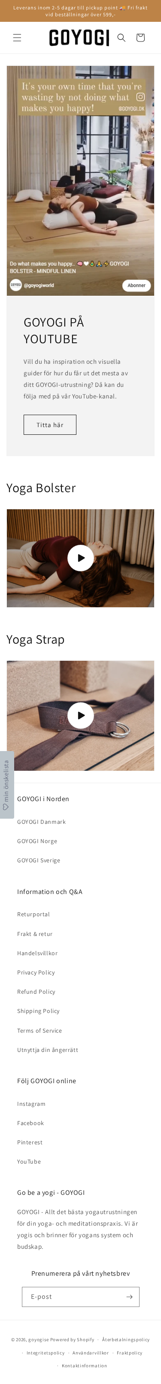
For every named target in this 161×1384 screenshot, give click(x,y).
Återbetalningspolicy (126, 1339)
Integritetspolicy (46, 1353)
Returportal (33, 914)
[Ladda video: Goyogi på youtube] (80, 558)
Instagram (31, 1104)
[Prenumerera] (129, 1297)
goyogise (38, 1339)
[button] (17, 37)
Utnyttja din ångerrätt (47, 1050)
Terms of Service (39, 1030)
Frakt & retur (35, 934)
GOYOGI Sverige (38, 860)
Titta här (50, 424)
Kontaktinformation (84, 1366)
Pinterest (30, 1142)
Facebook (30, 1123)
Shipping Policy (38, 1011)
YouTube (29, 1161)
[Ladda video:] (80, 716)
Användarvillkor (91, 1353)
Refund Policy (36, 991)
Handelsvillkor (37, 953)
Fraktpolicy (130, 1353)
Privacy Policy (36, 972)
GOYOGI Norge (37, 841)
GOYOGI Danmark (41, 822)
